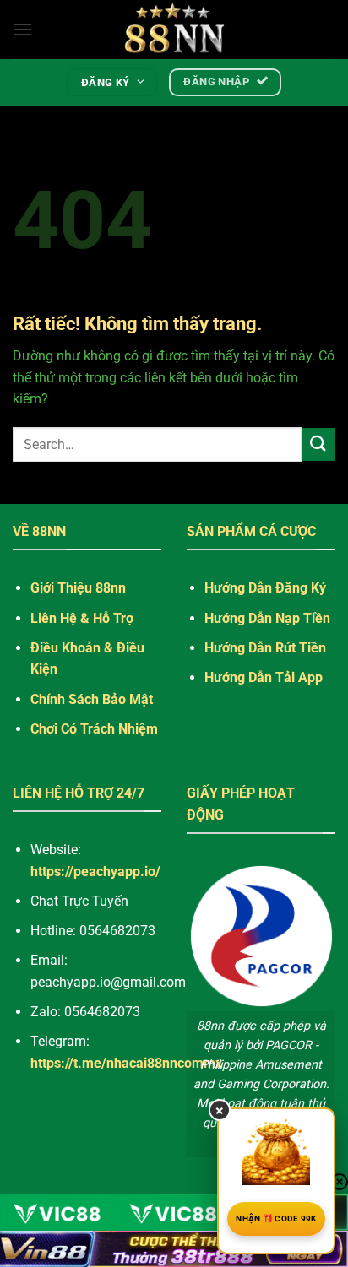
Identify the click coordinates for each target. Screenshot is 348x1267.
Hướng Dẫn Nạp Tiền (267, 618)
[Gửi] (318, 444)
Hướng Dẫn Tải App (263, 677)
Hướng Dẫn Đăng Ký (265, 588)
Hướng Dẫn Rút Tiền (265, 648)
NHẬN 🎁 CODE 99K (276, 1218)
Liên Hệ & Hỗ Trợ (81, 618)
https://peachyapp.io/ (95, 872)
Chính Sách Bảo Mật (91, 699)
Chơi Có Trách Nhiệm (94, 729)
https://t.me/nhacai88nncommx (126, 1063)
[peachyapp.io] (174, 29)
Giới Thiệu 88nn (78, 588)
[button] (23, 29)
